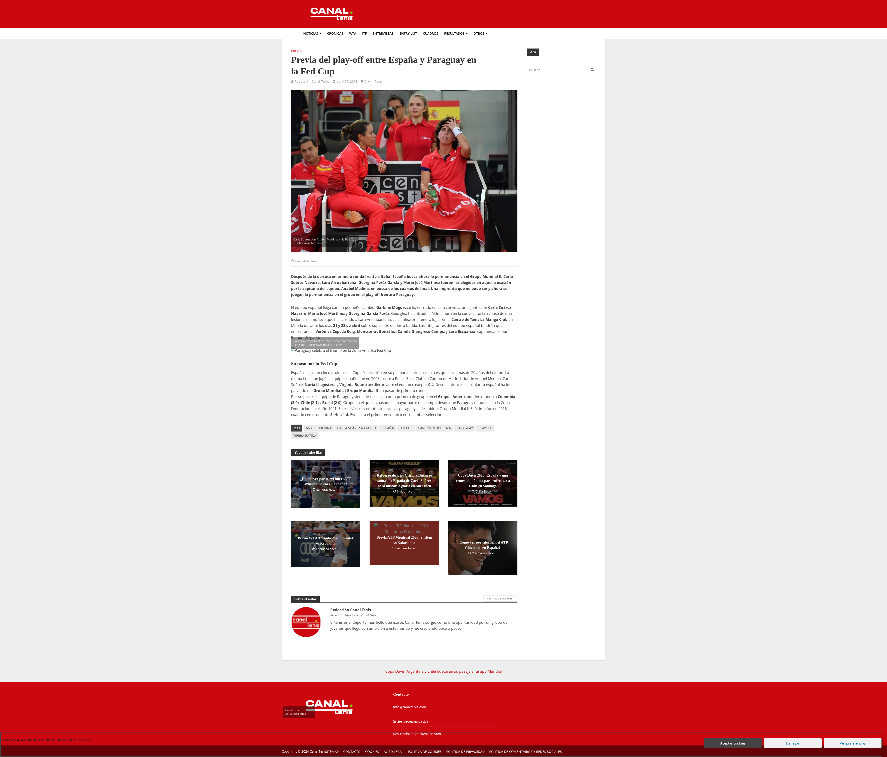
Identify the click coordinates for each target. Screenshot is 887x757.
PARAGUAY (464, 428)
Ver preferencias (851, 738)
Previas (297, 51)
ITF (364, 33)
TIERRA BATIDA (304, 435)
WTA (352, 33)
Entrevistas (383, 33)
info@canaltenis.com (409, 707)
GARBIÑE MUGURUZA (434, 428)
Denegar (791, 738)
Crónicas (335, 33)
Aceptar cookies (731, 738)
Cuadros (430, 33)
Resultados (454, 33)
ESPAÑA (388, 428)
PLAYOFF (485, 428)
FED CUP (405, 428)
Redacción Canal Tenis (312, 81)
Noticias (310, 33)
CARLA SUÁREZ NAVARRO (356, 428)
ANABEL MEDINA (319, 428)
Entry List (408, 33)
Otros (479, 33)
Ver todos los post (500, 598)
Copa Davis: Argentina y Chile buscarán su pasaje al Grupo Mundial (443, 671)
